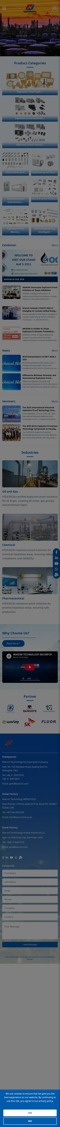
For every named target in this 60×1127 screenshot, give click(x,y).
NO (30, 1121)
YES (30, 1112)
